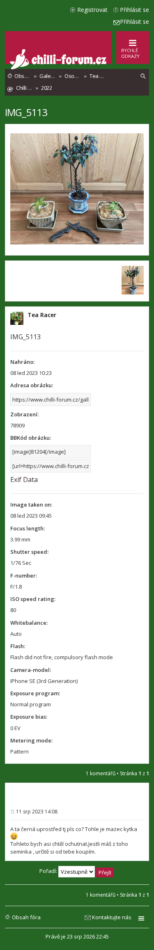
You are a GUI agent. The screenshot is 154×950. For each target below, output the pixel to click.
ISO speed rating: (32, 599)
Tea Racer (42, 315)
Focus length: (27, 528)
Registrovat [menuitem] (92, 10)
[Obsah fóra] (59, 67)
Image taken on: (31, 504)
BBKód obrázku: (30, 437)
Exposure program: (35, 693)
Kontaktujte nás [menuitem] (111, 917)
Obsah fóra (26, 917)
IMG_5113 (26, 112)
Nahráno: (22, 361)
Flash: (17, 646)
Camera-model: (30, 670)
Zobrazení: (24, 414)
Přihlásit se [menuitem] (134, 10)
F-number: (23, 575)
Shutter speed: (29, 551)
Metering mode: (31, 740)
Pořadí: (48, 871)
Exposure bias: (28, 716)
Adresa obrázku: (31, 385)
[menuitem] (143, 76)
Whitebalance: (29, 622)
